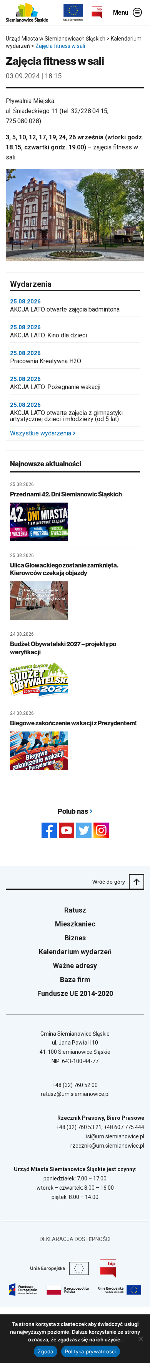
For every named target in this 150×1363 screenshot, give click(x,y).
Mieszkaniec (75, 924)
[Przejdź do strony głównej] (27, 12)
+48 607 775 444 (124, 1127)
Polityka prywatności (90, 1351)
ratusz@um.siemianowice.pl (75, 1094)
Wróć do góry (108, 882)
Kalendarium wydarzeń (75, 952)
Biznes (75, 938)
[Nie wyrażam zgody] (140, 1339)
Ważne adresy (75, 966)
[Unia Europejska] (73, 12)
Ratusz (75, 910)
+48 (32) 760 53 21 (79, 1127)
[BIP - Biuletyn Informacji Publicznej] (97, 12)
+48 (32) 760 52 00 (75, 1085)
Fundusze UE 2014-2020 (75, 993)
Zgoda (45, 1351)
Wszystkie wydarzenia (40, 433)
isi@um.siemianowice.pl (115, 1136)
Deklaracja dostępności (75, 1239)
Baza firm (75, 979)
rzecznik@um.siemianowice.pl (107, 1146)
